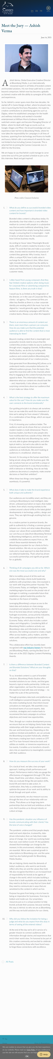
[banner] (26, 8)
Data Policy (31, 1050)
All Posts (9, 962)
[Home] (7, 8)
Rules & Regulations (42, 1043)
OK (27, 1056)
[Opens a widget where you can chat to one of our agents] (44, 1055)
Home (4, 1043)
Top (6, 1039)
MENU (48, 11)
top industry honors (32, 648)
